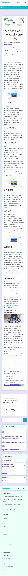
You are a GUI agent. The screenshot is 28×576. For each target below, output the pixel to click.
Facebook (6, 521)
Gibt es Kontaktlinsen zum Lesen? (15, 446)
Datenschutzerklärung (8, 566)
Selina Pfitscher (8, 42)
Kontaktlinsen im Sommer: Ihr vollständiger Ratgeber (13, 437)
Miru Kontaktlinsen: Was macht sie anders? (14, 432)
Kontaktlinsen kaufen (14, 49)
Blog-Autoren (6, 555)
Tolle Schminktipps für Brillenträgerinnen (11, 411)
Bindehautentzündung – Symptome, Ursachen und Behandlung (10, 400)
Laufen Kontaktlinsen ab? (12, 449)
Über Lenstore (6, 481)
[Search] (25, 2)
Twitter (5, 523)
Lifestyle (4, 473)
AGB (5, 569)
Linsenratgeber (8, 44)
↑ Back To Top (21, 488)
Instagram (6, 518)
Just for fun (5, 470)
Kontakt (5, 561)
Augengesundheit (7, 460)
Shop (5, 563)
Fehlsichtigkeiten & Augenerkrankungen (8, 465)
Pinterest (6, 526)
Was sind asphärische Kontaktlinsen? (15, 442)
